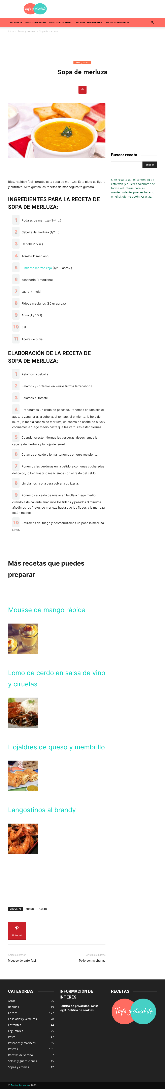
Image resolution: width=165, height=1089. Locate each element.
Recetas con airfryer (89, 22)
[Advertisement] (110, 9)
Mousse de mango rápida (47, 610)
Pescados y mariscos (22, 1043)
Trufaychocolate (20, 1085)
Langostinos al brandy (42, 810)
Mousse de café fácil (22, 960)
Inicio (11, 31)
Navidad (43, 908)
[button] (152, 22)
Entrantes (14, 1025)
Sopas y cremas (26, 31)
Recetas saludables (117, 22)
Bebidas (13, 1007)
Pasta (11, 1037)
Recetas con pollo (60, 22)
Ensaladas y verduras (22, 1019)
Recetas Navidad (35, 22)
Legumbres (15, 1031)
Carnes (13, 1013)
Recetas (14, 22)
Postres (13, 1049)
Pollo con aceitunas (92, 960)
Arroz (11, 1001)
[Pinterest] (82, 90)
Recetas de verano (20, 1055)
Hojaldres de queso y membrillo (56, 747)
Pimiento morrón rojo (37, 268)
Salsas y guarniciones (22, 1061)
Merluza (30, 908)
